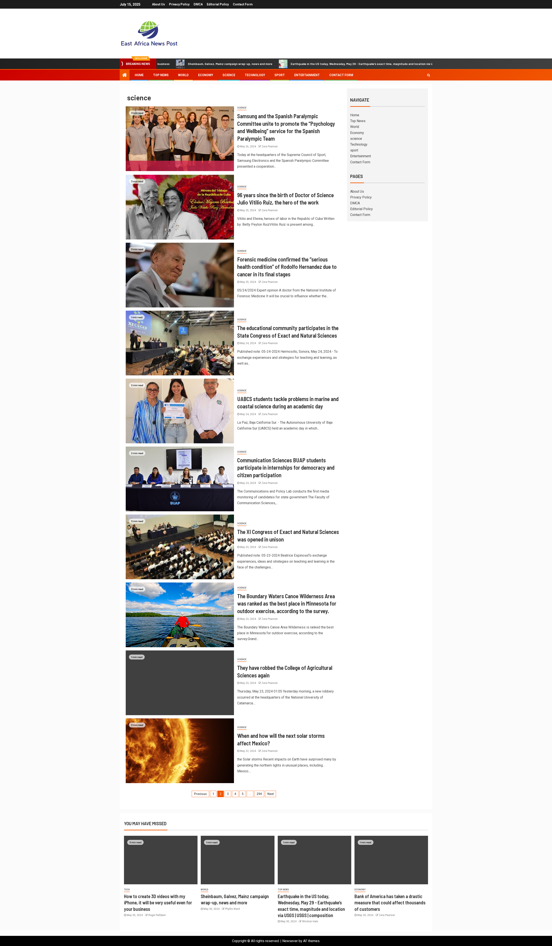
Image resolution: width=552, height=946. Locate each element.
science (229, 75)
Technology (255, 75)
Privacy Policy (179, 4)
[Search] (428, 75)
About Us (158, 4)
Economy (205, 75)
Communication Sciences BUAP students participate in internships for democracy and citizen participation (285, 467)
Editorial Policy (218, 4)
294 (259, 794)
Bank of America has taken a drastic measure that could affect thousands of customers (389, 902)
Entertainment (307, 75)
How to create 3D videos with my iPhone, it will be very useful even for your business (158, 902)
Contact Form (243, 4)
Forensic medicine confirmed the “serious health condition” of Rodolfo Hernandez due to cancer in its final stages (287, 266)
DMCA (198, 4)
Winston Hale (310, 921)
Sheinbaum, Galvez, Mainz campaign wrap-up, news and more (174, 64)
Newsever (290, 941)
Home (139, 75)
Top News (161, 75)
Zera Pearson (270, 146)
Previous (200, 794)
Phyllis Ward (232, 908)
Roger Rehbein (157, 915)
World (183, 75)
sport (279, 75)
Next (270, 794)
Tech (127, 889)
